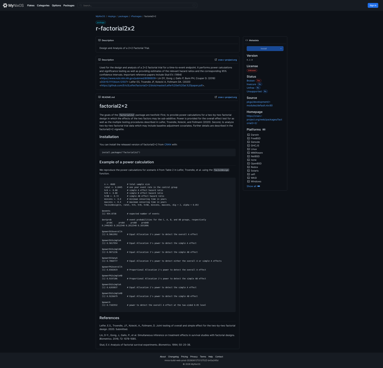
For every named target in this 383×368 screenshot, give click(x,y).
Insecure (251, 84)
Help (210, 356)
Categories (43, 5)
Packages (69, 5)
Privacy (194, 356)
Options (56, 5)
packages (123, 16)
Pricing (184, 356)
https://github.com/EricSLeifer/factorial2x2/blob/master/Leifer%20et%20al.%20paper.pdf (151, 85)
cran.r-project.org (227, 59)
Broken (251, 80)
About (163, 356)
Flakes (31, 5)
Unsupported (254, 91)
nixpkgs (112, 16)
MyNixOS (100, 16)
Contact (219, 356)
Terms (203, 356)
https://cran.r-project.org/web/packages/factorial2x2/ (264, 119)
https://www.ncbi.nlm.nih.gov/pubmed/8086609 (128, 78)
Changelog (173, 356)
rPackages (136, 16)
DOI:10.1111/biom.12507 (114, 81)
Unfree (250, 87)
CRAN (167, 144)
